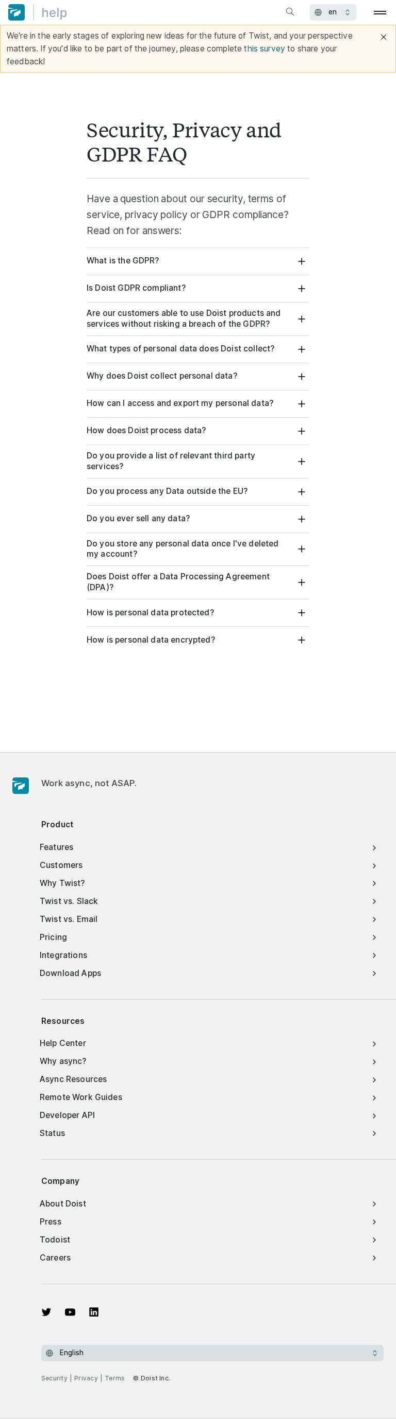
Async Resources (73, 1079)
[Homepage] (20, 786)
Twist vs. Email (68, 919)
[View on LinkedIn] (93, 1312)
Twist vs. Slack (69, 901)
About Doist (63, 1204)
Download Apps (70, 973)
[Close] (383, 37)
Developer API (67, 1115)
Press (50, 1222)
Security (54, 1378)
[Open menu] (380, 12)
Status (52, 1133)
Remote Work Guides (81, 1097)
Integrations (63, 955)
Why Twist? (62, 883)
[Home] (37, 12)
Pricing (53, 937)
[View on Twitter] (46, 1312)
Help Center (63, 1043)
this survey (264, 49)
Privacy (86, 1378)
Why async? (63, 1061)
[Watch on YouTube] (70, 1312)
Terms (115, 1378)
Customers (61, 865)
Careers (55, 1258)
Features (56, 847)
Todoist (55, 1240)
